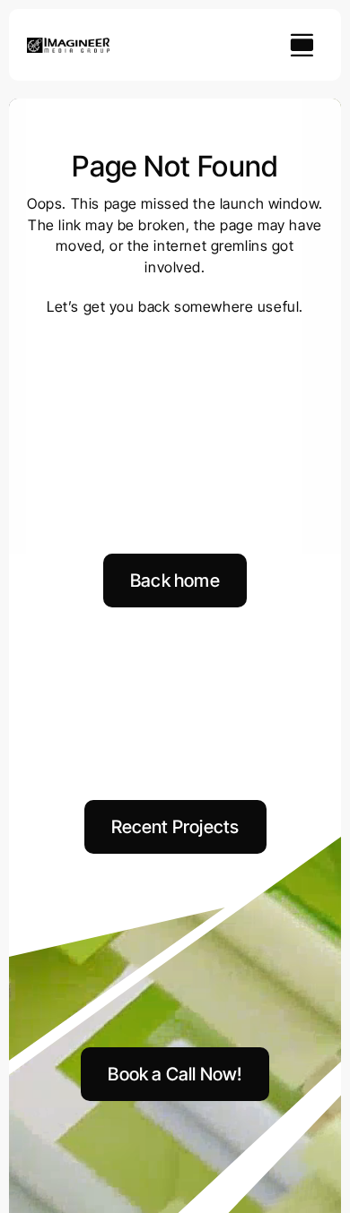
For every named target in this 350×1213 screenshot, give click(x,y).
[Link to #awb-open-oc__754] (301, 44)
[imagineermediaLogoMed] (68, 45)
